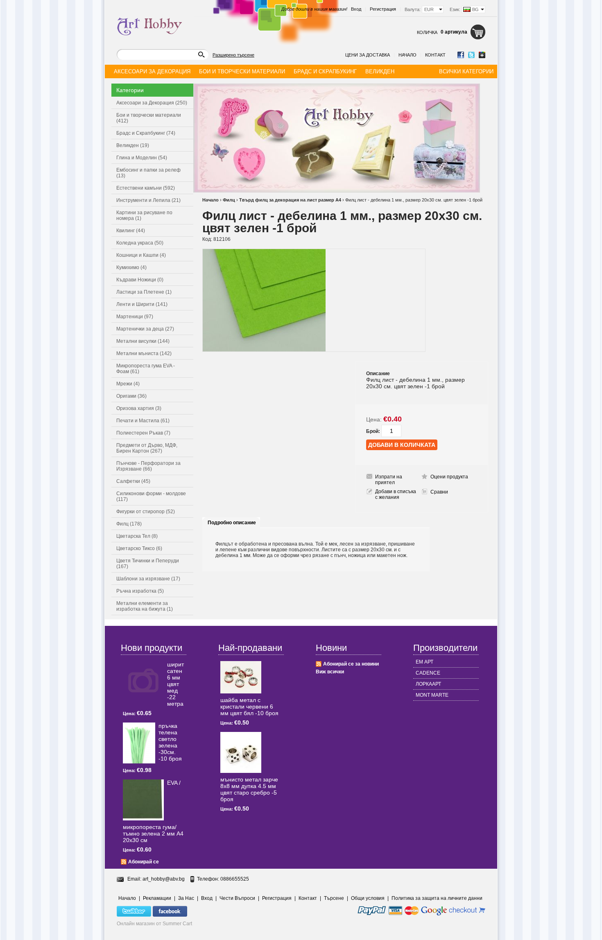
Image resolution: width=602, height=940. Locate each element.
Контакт (435, 54)
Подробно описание (232, 522)
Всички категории (466, 71)
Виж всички (330, 672)
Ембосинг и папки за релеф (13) (148, 173)
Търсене (334, 898)
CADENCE (428, 673)
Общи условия (368, 898)
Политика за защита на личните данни (437, 898)
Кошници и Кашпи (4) (141, 255)
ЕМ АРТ (424, 662)
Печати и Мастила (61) (143, 421)
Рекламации (157, 898)
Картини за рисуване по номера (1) (144, 215)
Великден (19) (132, 145)
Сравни (439, 492)
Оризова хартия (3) (138, 408)
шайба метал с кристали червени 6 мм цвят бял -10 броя (249, 706)
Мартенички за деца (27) (145, 329)
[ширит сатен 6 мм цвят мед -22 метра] (143, 681)
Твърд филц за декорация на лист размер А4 (290, 199)
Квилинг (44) (130, 230)
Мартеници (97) (134, 316)
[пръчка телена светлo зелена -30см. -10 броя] (139, 743)
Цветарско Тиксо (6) (139, 548)
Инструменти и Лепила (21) (148, 200)
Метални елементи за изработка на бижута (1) (144, 606)
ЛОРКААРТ (428, 684)
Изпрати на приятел (388, 479)
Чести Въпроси (237, 898)
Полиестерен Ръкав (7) (143, 433)
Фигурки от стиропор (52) (145, 511)
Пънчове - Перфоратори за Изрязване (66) (148, 466)
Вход (356, 9)
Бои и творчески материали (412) (148, 118)
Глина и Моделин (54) (141, 158)
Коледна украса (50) (139, 243)
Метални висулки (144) (143, 341)
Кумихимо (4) (131, 267)
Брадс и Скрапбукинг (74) (145, 133)
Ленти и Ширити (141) (141, 304)
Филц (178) (129, 524)
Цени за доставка (367, 54)
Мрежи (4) (128, 384)
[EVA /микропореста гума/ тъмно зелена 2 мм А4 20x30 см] (143, 799)
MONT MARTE (432, 695)
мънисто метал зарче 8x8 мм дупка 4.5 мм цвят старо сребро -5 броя (249, 789)
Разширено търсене (233, 54)
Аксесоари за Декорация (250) (151, 103)
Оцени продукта (449, 477)
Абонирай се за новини (351, 664)
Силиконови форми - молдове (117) (151, 496)
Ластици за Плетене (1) (144, 292)
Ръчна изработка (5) (140, 591)
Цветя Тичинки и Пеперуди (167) (147, 563)
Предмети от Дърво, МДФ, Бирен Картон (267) (146, 448)
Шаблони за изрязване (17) (148, 579)
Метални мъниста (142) (144, 353)
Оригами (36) (131, 396)
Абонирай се (143, 862)
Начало (407, 54)
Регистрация (383, 9)
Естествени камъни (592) (145, 188)
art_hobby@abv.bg (164, 879)
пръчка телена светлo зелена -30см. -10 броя (170, 742)
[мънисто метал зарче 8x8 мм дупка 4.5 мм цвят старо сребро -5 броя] (240, 752)
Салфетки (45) (133, 481)
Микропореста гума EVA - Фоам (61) (145, 368)
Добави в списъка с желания (395, 494)
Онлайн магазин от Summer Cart (154, 923)
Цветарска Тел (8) (137, 536)
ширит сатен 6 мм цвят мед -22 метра (175, 684)
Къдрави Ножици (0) (139, 280)
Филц (229, 199)
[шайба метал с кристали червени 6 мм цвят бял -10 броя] (240, 677)
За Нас (186, 898)
